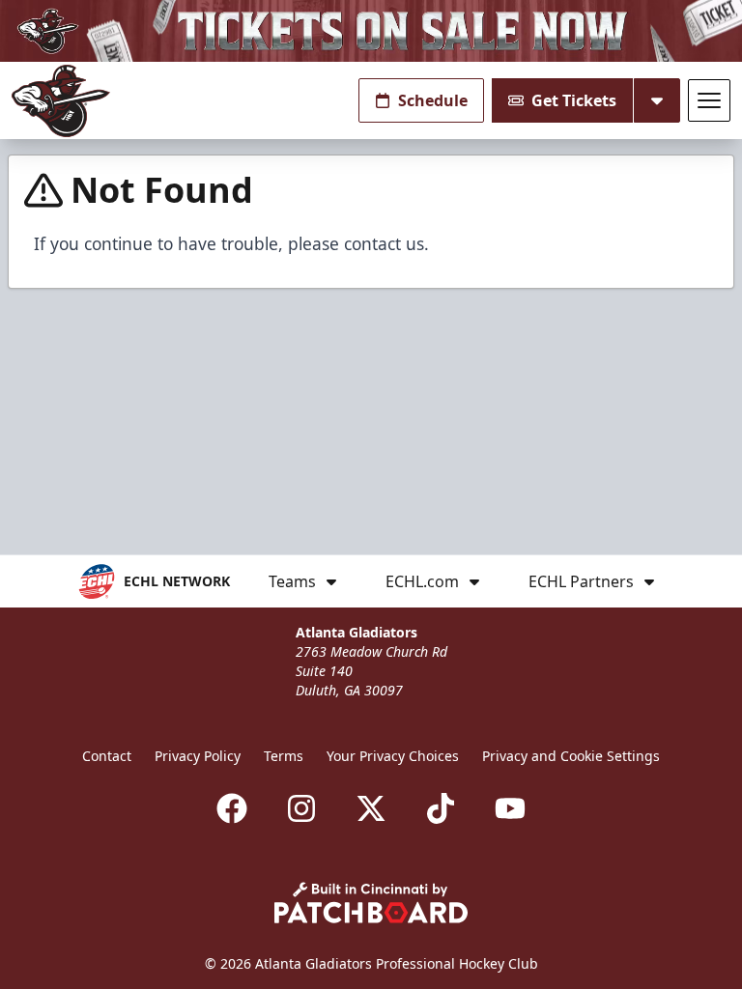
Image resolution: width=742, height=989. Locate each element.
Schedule (433, 100)
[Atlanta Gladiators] (61, 101)
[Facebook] (232, 808)
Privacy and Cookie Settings (571, 756)
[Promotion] (371, 31)
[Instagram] (301, 808)
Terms (283, 756)
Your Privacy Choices (393, 756)
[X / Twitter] (371, 808)
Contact (106, 756)
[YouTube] (510, 808)
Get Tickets (573, 100)
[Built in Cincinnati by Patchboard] (371, 902)
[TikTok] (441, 808)
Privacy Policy (198, 756)
